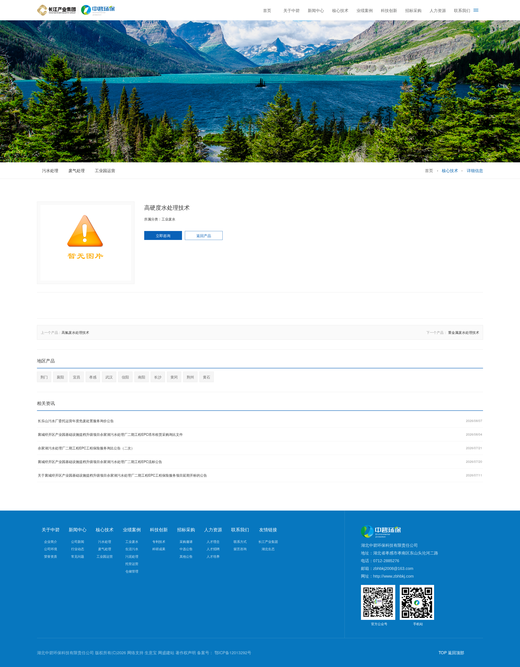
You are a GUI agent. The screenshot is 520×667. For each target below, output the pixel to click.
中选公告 (186, 549)
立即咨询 (163, 235)
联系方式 (240, 541)
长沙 (157, 377)
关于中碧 (291, 10)
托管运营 (131, 564)
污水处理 (104, 541)
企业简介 (50, 541)
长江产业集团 (268, 541)
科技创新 (389, 10)
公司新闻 (77, 541)
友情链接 (268, 529)
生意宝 (151, 652)
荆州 (190, 377)
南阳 (141, 377)
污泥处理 (131, 556)
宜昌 (76, 377)
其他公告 (186, 556)
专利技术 (158, 541)
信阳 (125, 377)
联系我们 (462, 10)
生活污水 (131, 549)
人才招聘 (213, 549)
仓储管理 (131, 571)
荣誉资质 (50, 556)
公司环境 (50, 549)
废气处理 (104, 549)
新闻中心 (316, 10)
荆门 (44, 377)
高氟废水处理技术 (75, 332)
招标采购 (413, 10)
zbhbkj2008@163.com (393, 568)
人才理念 (213, 541)
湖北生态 (268, 549)
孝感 (92, 377)
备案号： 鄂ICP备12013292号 (224, 652)
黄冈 (174, 377)
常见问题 (77, 556)
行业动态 (77, 549)
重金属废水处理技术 (463, 332)
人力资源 (438, 10)
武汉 (109, 377)
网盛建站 (166, 652)
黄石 (206, 377)
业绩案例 (364, 10)
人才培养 (213, 556)
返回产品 (203, 235)
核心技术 (340, 10)
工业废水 (131, 541)
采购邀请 (186, 541)
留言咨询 (240, 549)
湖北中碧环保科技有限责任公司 (389, 545)
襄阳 (60, 377)
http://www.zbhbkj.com (393, 576)
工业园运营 (104, 556)
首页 (267, 10)
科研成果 (158, 549)
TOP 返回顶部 (451, 652)
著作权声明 (186, 652)
